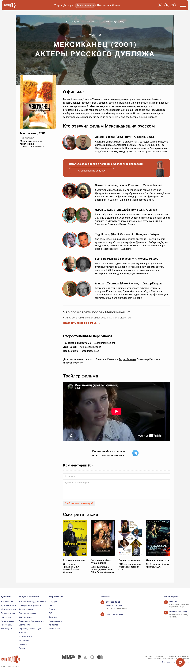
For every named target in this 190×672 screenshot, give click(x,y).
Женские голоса (8, 609)
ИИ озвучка (24, 640)
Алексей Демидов (146, 258)
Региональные (7, 621)
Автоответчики (26, 609)
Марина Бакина (152, 185)
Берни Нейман (104, 258)
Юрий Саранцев (90, 351)
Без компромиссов (74, 560)
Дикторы (68, 5)
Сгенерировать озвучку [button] (91, 170)
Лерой (99, 209)
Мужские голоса (8, 605)
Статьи (116, 5)
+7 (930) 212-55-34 (114, 605)
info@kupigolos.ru (114, 614)
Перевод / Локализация (30, 629)
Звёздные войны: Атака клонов (101, 561)
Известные (6, 617)
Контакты (53, 625)
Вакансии (53, 617)
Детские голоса (8, 613)
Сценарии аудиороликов (30, 605)
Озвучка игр (24, 625)
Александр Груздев (90, 347)
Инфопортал (104, 5)
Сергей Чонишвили (104, 342)
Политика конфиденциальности (175, 662)
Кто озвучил (6, 629)
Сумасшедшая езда (158, 560)
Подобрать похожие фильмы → (81, 322)
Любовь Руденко (73, 362)
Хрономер (23, 632)
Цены (51, 605)
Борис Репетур (127, 359)
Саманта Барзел (105, 185)
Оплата (52, 609)
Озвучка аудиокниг (27, 613)
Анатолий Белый (144, 136)
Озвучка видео (26, 617)
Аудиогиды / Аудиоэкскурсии (32, 621)
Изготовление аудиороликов (32, 601)
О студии (53, 601)
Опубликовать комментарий (79, 503)
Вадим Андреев (147, 209)
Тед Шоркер (102, 234)
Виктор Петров (152, 283)
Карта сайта (54, 629)
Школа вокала (25, 636)
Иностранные (7, 625)
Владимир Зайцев (147, 234)
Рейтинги (23, 644)
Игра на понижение (129, 560)
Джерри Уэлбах (105, 136)
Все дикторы (7, 601)
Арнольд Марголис (107, 283)
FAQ (50, 613)
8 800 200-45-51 (113, 602)
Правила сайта (55, 621)
